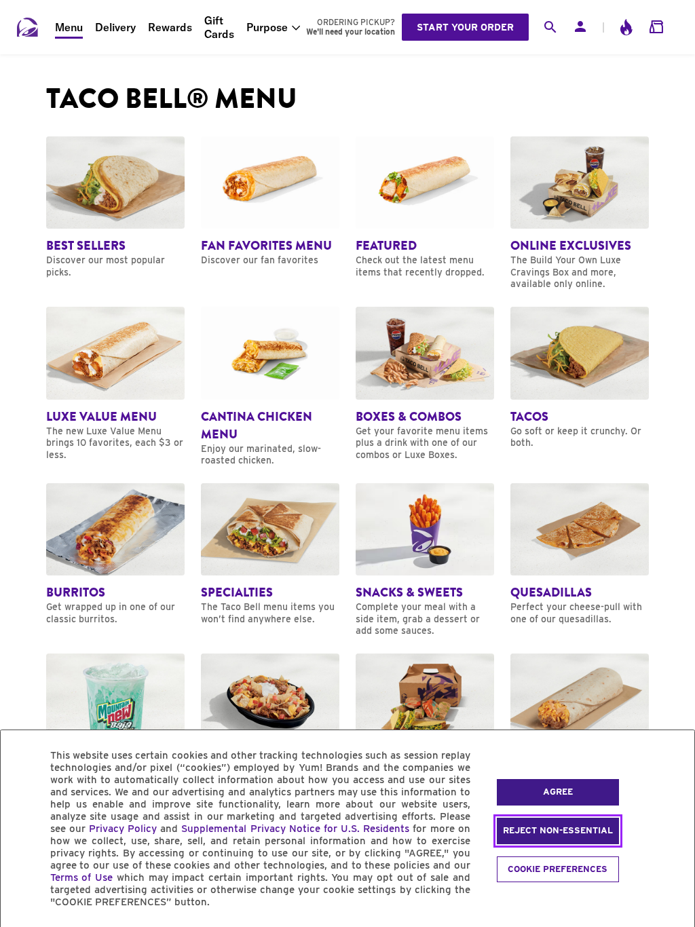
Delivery (115, 27)
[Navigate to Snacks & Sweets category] (425, 560)
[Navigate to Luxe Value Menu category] (115, 384)
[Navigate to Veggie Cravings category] (579, 725)
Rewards (170, 27)
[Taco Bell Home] (28, 27)
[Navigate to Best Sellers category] (115, 207)
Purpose (267, 27)
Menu (69, 27)
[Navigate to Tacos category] (579, 378)
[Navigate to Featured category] (425, 207)
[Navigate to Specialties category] (270, 554)
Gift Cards (219, 27)
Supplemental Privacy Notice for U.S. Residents (295, 828)
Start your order (465, 27)
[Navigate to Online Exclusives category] (579, 213)
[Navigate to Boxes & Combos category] (425, 384)
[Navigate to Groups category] (425, 725)
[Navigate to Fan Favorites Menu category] (270, 201)
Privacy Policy (123, 828)
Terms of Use (81, 877)
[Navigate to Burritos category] (115, 554)
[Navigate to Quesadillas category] (579, 554)
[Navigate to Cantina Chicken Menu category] (270, 387)
